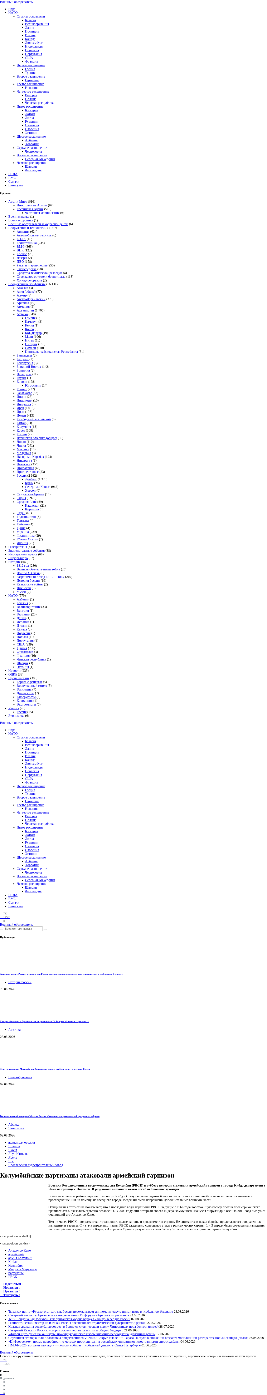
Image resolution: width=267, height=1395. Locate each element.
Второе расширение (31, 76)
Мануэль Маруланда (22, 1269)
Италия (30, 35)
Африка (22, 314)
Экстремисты (26, 704)
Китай (21, 423)
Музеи (21, 592)
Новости (14, 670)
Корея (21, 430)
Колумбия (24, 426)
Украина (23, 532)
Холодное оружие (29, 280)
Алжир (22, 295)
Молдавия (24, 453)
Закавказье (24, 393)
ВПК (20, 250)
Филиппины (26, 535)
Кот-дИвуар (33, 333)
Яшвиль (14, 1146)
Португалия (33, 54)
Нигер (29, 340)
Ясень (12, 1157)
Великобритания (37, 24)
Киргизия (32, 509)
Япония (22, 543)
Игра (11, 9)
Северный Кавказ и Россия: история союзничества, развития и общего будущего (65, 1330)
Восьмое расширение (32, 155)
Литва (29, 117)
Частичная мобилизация (42, 213)
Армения (23, 306)
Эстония (31, 132)
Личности (24, 588)
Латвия (30, 114)
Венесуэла (15, 185)
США (29, 57)
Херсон (30, 490)
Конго (29, 329)
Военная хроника (20, 220)
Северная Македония (40, 159)
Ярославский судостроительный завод (35, 1165)
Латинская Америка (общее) (37, 438)
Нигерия (31, 344)
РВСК (12, 1276)
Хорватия (32, 144)
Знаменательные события (26, 550)
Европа (22, 381)
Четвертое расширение (33, 91)
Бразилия (23, 370)
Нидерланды (34, 46)
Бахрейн (23, 359)
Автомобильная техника (34, 235)
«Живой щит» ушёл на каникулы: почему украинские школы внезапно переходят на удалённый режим (81, 1334)
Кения (29, 325)
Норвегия (32, 50)
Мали (29, 336)
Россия (21, 475)
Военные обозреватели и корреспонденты (38, 224)
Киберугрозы (26, 697)
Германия (32, 80)
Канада (30, 39)
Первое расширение (31, 65)
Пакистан (23, 464)
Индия (21, 396)
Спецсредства (27, 269)
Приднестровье (28, 471)
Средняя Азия (27, 502)
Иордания (24, 404)
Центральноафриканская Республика (51, 351)
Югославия (33, 385)
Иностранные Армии (32, 205)
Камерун (31, 321)
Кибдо (13, 1261)
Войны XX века (28, 573)
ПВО (20, 261)
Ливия (21, 445)
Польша (30, 99)
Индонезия (24, 400)
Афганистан (25, 310)
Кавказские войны (30, 584)
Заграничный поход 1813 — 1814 (40, 577)
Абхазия (22, 288)
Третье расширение (30, 84)
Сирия (21, 498)
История (14, 562)
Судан (21, 513)
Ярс (11, 1161)
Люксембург (34, 42)
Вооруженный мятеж (32, 685)
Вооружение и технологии (27, 228)
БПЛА (13, 174)
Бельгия (30, 20)
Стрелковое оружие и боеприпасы (41, 276)
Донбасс (31, 479)
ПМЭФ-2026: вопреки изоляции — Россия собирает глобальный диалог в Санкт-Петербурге (74, 1345)
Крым (29, 483)
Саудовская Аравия (30, 494)
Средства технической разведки (39, 273)
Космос (22, 254)
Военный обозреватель (16, 2)
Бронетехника (27, 243)
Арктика (23, 303)
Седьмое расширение (32, 147)
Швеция (31, 166)
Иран (20, 411)
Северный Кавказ (37, 486)
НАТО (13, 12)
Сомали (13, 181)
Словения (32, 129)
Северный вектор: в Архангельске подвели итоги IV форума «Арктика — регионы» (44, 1021)
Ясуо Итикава (18, 1153)
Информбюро (18, 558)
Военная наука (18, 216)
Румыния (31, 121)
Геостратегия (17, 547)
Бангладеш (24, 355)
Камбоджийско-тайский (34, 419)
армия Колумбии (20, 1258)
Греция (30, 69)
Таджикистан (26, 517)
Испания (31, 87)
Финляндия (33, 170)
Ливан (21, 441)
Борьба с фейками (29, 682)
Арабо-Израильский (31, 299)
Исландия (32, 31)
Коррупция (25, 700)
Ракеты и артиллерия (32, 265)
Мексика (23, 449)
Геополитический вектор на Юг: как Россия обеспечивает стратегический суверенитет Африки (49, 1116)
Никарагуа (24, 460)
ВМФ (12, 178)
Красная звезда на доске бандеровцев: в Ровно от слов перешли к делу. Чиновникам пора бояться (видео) (83, 1326)
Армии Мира (17, 201)
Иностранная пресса (22, 554)
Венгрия (31, 95)
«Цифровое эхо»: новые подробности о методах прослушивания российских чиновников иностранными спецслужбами (94, 1341)
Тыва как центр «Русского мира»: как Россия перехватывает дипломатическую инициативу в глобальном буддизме (61, 974)
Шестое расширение (31, 136)
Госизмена (24, 689)
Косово (22, 434)
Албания (31, 140)
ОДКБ (12, 674)
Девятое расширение (31, 162)
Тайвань (23, 524)
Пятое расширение (30, 106)
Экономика (16, 715)
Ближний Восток (29, 366)
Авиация (23, 231)
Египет (22, 389)
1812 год (23, 565)
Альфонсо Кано (19, 1250)
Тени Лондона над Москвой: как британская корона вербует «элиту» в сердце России (45, 1069)
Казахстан (32, 505)
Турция (30, 72)
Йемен (21, 415)
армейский (16, 1254)
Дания (29, 27)
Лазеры (22, 258)
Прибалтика (25, 468)
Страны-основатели (31, 16)
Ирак (20, 408)
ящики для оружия (21, 1142)
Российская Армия (30, 209)
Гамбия (30, 318)
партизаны (16, 1273)
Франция (31, 61)
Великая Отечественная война (38, 569)
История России (28, 580)
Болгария (31, 110)
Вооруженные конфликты (26, 284)
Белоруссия (25, 363)
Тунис (21, 528)
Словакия (32, 125)
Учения (13, 708)
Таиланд (23, 520)
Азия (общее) (26, 291)
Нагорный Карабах (30, 456)
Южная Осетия (27, 539)
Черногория (33, 151)
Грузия (21, 378)
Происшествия (18, 678)
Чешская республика (39, 102)
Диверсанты (25, 693)
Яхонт (12, 1150)
